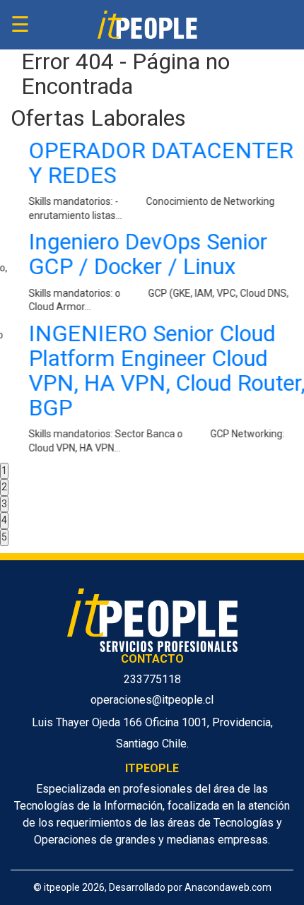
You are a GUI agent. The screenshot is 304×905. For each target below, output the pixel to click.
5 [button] (4, 537)
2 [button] (4, 486)
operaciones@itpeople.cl (152, 699)
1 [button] (4, 470)
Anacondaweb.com (228, 887)
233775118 (152, 679)
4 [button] (4, 520)
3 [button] (4, 503)
